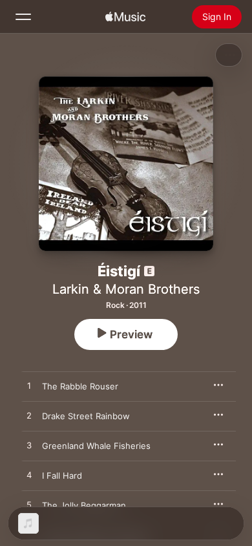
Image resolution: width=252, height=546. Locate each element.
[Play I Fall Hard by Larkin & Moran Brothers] (29, 475)
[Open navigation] (23, 17)
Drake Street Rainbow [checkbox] (86, 416)
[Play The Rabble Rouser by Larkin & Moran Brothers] (29, 386)
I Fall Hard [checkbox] (62, 475)
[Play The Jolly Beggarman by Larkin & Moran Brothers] (29, 505)
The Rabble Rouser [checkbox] (80, 386)
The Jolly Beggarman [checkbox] (84, 505)
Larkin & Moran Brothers (126, 289)
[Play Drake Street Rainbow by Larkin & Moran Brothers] (29, 416)
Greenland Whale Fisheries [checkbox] (96, 446)
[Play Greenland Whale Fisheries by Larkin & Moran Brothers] (29, 446)
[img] (125, 17)
